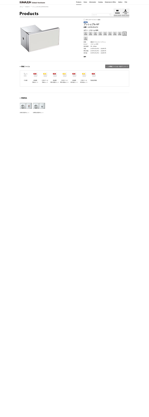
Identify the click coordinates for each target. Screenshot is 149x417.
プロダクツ (27, 6)
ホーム (21, 6)
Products (78, 2)
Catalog (100, 2)
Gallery (120, 2)
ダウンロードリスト (125, 12)
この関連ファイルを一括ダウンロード (117, 66)
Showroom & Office (110, 2)
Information (92, 2)
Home (85, 2)
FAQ (126, 2)
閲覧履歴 (117, 12)
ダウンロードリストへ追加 (92, 19)
